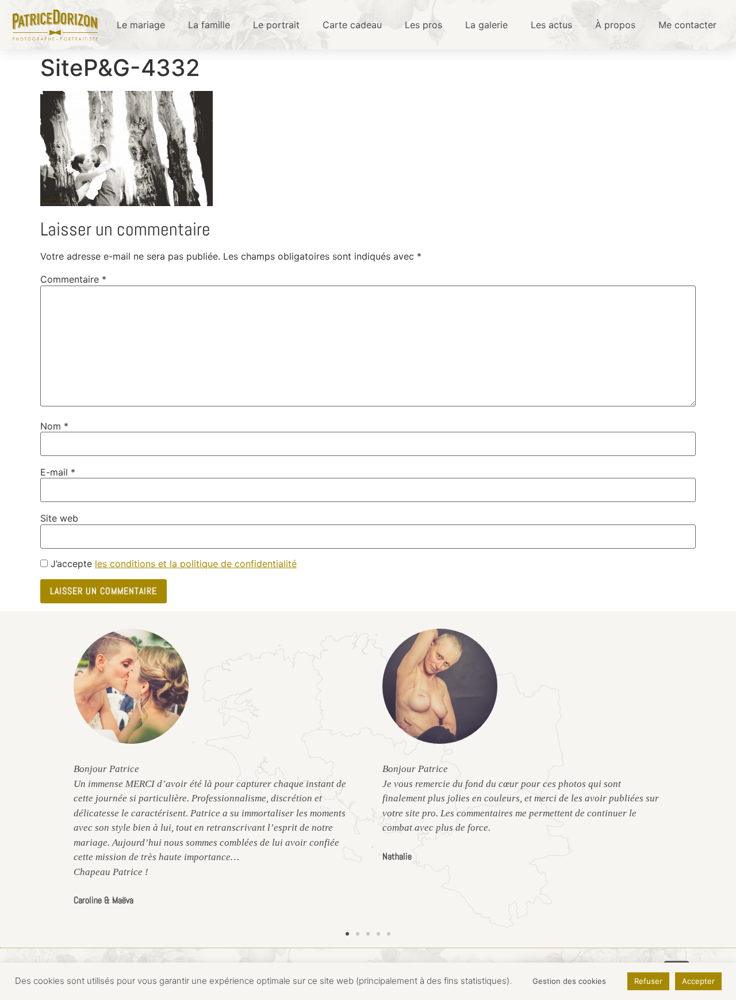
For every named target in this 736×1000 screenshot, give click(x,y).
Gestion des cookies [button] (569, 981)
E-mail (57, 472)
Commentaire (73, 279)
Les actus (551, 25)
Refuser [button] (648, 981)
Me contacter (687, 25)
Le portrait (276, 25)
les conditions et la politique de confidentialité (196, 563)
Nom (54, 426)
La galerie (486, 25)
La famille (209, 25)
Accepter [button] (698, 981)
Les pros (423, 25)
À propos (615, 25)
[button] (347, 934)
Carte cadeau (352, 25)
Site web (59, 518)
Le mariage (141, 25)
